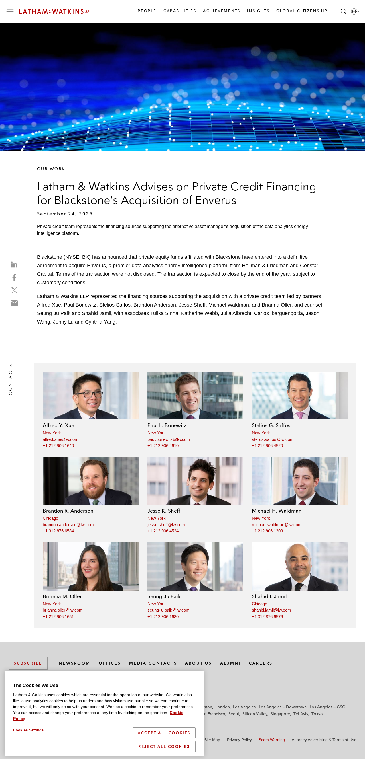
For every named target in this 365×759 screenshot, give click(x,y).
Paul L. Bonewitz (166, 425)
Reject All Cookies (164, 746)
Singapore (280, 713)
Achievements (221, 11)
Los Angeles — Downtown (283, 706)
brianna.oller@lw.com (63, 610)
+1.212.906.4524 (163, 530)
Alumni (230, 663)
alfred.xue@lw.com (60, 439)
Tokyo (317, 713)
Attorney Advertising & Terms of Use (324, 739)
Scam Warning (272, 739)
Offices (110, 663)
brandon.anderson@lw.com (68, 524)
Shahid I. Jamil (269, 596)
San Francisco (212, 713)
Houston (204, 706)
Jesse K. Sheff (163, 510)
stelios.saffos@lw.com (273, 439)
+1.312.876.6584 (58, 530)
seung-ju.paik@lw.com (168, 610)
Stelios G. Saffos (271, 425)
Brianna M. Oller (62, 596)
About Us (198, 663)
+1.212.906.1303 (267, 530)
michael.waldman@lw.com (277, 524)
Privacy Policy (239, 739)
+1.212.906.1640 (58, 445)
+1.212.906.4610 (163, 445)
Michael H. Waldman (276, 510)
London (223, 706)
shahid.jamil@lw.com (271, 610)
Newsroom (74, 663)
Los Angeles (244, 706)
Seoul (233, 713)
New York (52, 432)
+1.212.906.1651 (58, 616)
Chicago (50, 518)
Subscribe (28, 663)
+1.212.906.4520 (267, 445)
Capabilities (179, 11)
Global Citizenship (301, 11)
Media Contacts (153, 663)
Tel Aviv (300, 713)
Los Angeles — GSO (328, 706)
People (147, 11)
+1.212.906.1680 (163, 616)
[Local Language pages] (355, 11)
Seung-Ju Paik (164, 596)
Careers (261, 663)
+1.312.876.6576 (267, 616)
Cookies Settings (28, 730)
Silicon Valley (254, 713)
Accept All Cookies (164, 733)
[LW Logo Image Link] (54, 11)
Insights (258, 11)
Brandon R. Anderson (68, 510)
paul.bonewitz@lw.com (168, 439)
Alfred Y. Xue (58, 425)
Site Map (212, 739)
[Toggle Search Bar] (343, 11)
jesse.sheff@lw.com (166, 524)
